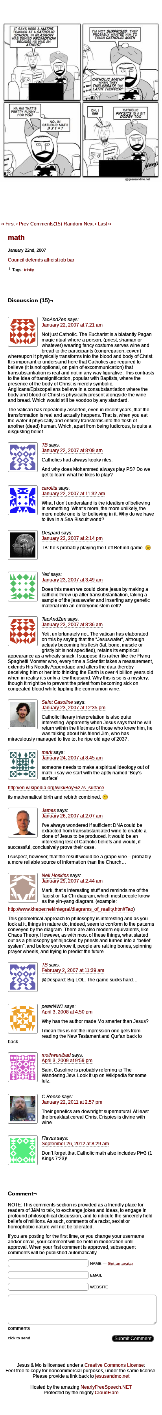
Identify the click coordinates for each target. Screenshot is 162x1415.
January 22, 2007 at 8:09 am (72, 450)
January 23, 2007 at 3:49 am (72, 580)
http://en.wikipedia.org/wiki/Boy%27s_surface (56, 787)
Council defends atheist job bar (41, 260)
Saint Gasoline (57, 702)
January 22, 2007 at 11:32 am (73, 493)
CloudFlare (107, 1392)
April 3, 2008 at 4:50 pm (67, 1012)
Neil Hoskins (55, 875)
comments (19, 1328)
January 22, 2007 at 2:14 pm (72, 538)
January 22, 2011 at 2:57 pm (72, 1102)
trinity (29, 269)
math (16, 238)
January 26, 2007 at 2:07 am (72, 816)
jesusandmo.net (112, 1376)
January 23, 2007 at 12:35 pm (73, 707)
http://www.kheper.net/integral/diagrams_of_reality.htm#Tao (70, 909)
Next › (90, 224)
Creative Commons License (114, 1365)
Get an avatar (120, 1263)
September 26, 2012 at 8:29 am (75, 1143)
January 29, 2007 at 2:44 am (72, 881)
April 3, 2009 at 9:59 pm (67, 1060)
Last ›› (104, 224)
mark (47, 752)
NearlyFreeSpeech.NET (106, 1387)
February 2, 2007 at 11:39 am (73, 970)
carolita (49, 488)
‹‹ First (8, 224)
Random (73, 224)
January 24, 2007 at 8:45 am (72, 758)
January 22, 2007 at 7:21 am (72, 325)
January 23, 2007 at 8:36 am (72, 624)
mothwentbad (56, 1055)
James (49, 810)
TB (45, 445)
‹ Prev (22, 224)
